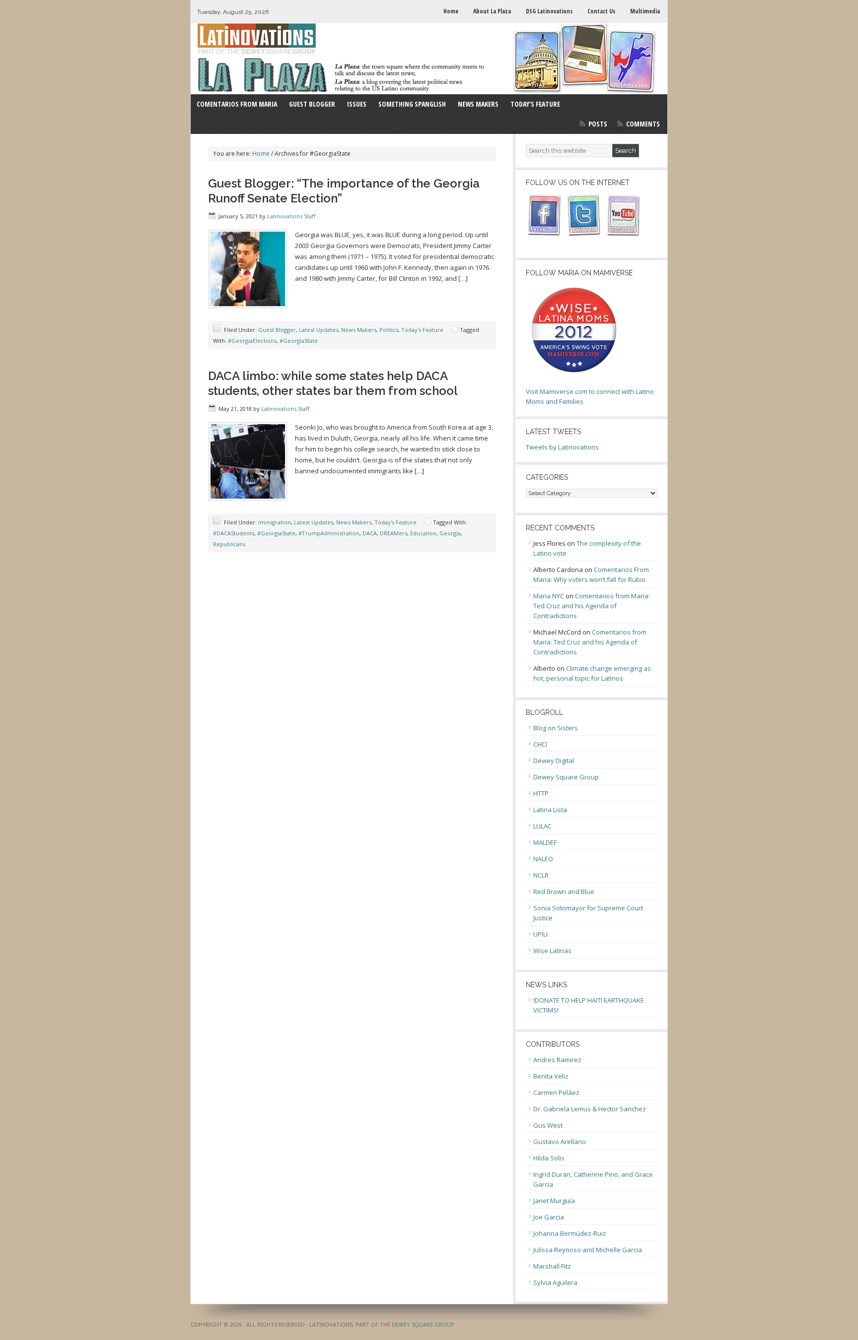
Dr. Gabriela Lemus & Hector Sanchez (589, 1108)
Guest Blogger (277, 329)
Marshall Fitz (552, 1266)
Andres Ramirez (557, 1059)
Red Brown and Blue (563, 891)
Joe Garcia (548, 1216)
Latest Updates (318, 329)
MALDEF (545, 842)
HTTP (541, 793)
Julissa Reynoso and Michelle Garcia (587, 1249)
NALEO (543, 858)
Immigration (274, 522)
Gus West (548, 1125)
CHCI (540, 744)
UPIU (540, 934)
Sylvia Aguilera (555, 1282)
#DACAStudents (233, 533)
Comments (643, 123)
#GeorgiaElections (252, 340)
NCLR (541, 875)
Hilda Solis (549, 1157)
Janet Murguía (554, 1200)
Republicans (229, 544)
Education (423, 533)
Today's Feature (422, 329)
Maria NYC (548, 595)
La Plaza (429, 58)
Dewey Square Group (566, 776)
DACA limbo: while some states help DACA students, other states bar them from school (333, 383)
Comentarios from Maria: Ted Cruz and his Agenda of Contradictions (591, 605)
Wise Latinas (552, 950)
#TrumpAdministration (328, 533)
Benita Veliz (551, 1076)
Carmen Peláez (556, 1092)
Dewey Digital (553, 760)
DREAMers (393, 533)
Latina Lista (550, 809)
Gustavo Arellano (559, 1141)
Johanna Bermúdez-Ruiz (569, 1233)
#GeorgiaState (299, 340)
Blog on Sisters (555, 727)
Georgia (450, 533)
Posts (597, 123)
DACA (369, 533)
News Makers (358, 329)
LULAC (542, 826)
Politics (388, 329)
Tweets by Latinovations (562, 447)
